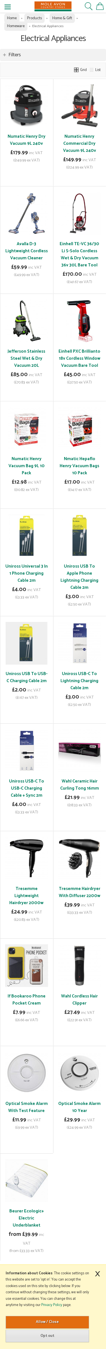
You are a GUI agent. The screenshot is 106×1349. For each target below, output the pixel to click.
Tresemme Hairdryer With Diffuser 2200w (79, 892)
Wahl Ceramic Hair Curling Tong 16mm (79, 785)
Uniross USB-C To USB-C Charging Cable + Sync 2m (26, 788)
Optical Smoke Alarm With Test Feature (26, 1107)
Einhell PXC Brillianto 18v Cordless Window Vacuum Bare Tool (79, 358)
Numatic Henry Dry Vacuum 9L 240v (27, 140)
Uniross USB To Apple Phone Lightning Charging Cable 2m (79, 577)
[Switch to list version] (91, 70)
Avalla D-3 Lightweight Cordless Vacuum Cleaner (26, 251)
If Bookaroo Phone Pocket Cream (27, 1000)
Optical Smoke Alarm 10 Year (79, 1107)
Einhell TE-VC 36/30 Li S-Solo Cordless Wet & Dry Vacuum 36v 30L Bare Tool (79, 254)
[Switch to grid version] (76, 70)
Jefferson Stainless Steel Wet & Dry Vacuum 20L (26, 358)
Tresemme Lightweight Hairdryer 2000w (26, 895)
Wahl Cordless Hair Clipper (79, 1000)
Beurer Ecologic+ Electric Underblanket (26, 1218)
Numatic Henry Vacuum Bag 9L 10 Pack (26, 466)
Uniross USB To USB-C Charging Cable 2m (26, 677)
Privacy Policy (51, 1305)
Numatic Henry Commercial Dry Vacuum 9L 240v (79, 143)
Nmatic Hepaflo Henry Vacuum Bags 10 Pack (79, 466)
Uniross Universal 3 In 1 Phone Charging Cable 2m (26, 573)
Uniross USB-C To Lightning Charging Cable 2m (79, 680)
